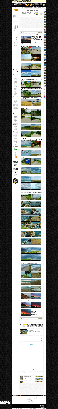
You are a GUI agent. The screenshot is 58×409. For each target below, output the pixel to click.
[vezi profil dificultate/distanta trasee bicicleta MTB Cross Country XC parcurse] (14, 158)
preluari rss (40, 397)
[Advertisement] (31, 22)
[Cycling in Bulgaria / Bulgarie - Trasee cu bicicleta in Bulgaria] (45, 95)
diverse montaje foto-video (33, 397)
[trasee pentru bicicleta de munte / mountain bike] (14, 70)
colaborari (43, 397)
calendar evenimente (16, 397)
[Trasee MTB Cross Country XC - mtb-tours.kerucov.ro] (41, 340)
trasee (15, 12)
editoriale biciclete (20, 397)
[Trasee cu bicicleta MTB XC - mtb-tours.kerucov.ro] (15, 183)
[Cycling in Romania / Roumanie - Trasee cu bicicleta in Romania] (45, 94)
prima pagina (23, 7)
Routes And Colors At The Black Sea (27, 378)
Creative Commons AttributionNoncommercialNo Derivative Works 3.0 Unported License (15, 176)
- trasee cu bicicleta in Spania (16, 33)
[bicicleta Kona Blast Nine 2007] (15, 75)
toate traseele (45, 89)
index (16, 408)
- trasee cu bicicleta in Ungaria (16, 40)
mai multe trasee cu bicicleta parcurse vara (27, 376)
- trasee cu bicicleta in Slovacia (16, 38)
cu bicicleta (26, 408)
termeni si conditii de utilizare (29, 398)
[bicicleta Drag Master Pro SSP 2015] (15, 97)
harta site (24, 398)
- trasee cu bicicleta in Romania (16, 23)
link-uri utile (37, 397)
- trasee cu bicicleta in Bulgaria (16, 30)
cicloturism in (16, 37)
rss (25, 398)
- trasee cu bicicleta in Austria (16, 36)
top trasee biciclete (24, 397)
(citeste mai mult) (37, 6)
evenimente (20, 408)
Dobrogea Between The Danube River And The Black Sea (28, 381)
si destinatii (39, 408)
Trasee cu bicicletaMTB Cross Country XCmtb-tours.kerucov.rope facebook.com (41, 338)
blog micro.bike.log (28, 397)
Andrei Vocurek (15, 174)
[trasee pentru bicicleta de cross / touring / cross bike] (16, 70)
